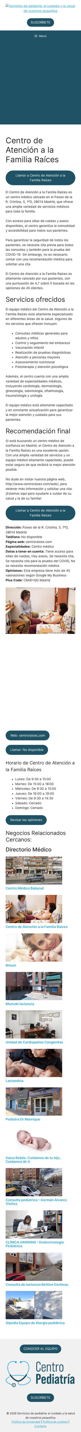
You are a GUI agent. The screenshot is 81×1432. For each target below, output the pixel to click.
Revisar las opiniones (26, 820)
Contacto (40, 1426)
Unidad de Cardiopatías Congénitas (34, 1042)
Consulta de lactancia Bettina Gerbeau (37, 1284)
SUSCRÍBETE (40, 22)
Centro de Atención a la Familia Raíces (37, 927)
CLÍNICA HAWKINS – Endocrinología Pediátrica (35, 1244)
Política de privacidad (26, 1422)
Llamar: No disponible (27, 750)
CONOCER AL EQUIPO (40, 1349)
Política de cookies (55, 1422)
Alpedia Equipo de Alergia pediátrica (35, 1323)
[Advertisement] (40, 84)
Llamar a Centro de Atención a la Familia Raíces (40, 178)
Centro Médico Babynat (25, 888)
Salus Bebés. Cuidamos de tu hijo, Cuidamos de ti (33, 1160)
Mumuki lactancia (20, 1004)
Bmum (11, 965)
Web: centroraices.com (27, 735)
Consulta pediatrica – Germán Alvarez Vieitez (36, 1202)
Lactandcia (14, 1081)
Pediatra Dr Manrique (23, 1119)
